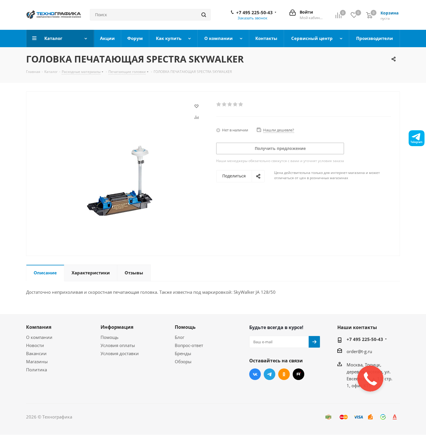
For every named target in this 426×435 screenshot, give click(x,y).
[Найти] (204, 15)
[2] (224, 104)
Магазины (37, 361)
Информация (117, 327)
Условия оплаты (118, 345)
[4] (235, 104)
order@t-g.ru (359, 351)
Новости (35, 345)
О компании (39, 337)
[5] (241, 104)
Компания (38, 327)
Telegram (269, 374)
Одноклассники (284, 374)
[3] (230, 104)
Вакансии (36, 353)
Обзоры (183, 361)
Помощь (110, 337)
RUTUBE (298, 374)
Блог (179, 337)
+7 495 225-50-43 (254, 12)
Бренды (183, 353)
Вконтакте (255, 374)
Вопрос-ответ (189, 345)
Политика (36, 369)
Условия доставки (120, 353)
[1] (219, 104)
